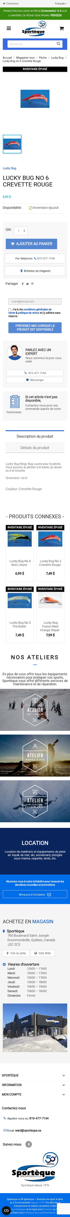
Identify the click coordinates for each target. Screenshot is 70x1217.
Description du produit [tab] (35, 436)
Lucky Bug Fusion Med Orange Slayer (50, 626)
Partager (23, 285)
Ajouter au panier (31, 243)
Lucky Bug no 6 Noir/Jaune (20, 563)
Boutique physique (16, 1209)
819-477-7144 (35, 373)
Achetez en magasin (35, 271)
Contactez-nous (14, 1108)
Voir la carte (18, 953)
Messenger (37, 380)
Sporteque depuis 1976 (35, 1185)
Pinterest (32, 285)
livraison (47, 1209)
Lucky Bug (9, 168)
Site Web (45, 953)
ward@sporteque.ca (28, 1130)
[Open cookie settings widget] (6, 1210)
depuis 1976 (37, 1202)
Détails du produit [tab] (34, 447)
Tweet (27, 285)
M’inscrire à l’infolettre (35, 894)
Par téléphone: (35, 258)
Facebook (28, 1144)
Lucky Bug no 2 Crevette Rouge (50, 563)
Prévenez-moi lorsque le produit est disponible (35, 327)
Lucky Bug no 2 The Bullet (20, 624)
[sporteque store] (35, 1027)
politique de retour (28, 312)
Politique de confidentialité (39, 1212)
